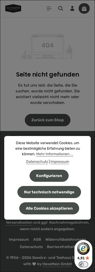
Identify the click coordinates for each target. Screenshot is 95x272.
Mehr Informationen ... (54, 154)
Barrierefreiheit (61, 247)
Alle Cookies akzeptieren (49, 208)
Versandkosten (19, 222)
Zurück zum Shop (47, 120)
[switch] (83, 264)
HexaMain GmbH (57, 264)
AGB (37, 239)
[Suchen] (60, 8)
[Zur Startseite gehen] (13, 8)
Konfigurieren (49, 175)
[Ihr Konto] (72, 8)
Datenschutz (31, 247)
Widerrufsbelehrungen (65, 239)
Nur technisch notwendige (49, 192)
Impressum (19, 239)
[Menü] (49, 8)
